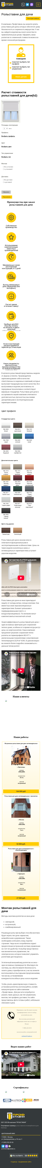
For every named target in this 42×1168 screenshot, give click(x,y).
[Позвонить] (23, 4)
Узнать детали (21, 77)
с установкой (8, 169)
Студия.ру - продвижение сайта (21, 1162)
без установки (8, 167)
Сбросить (6, 192)
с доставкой (8, 182)
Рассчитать (7, 197)
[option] (23, 701)
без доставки (8, 180)
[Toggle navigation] (38, 5)
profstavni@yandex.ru (27, 1036)
